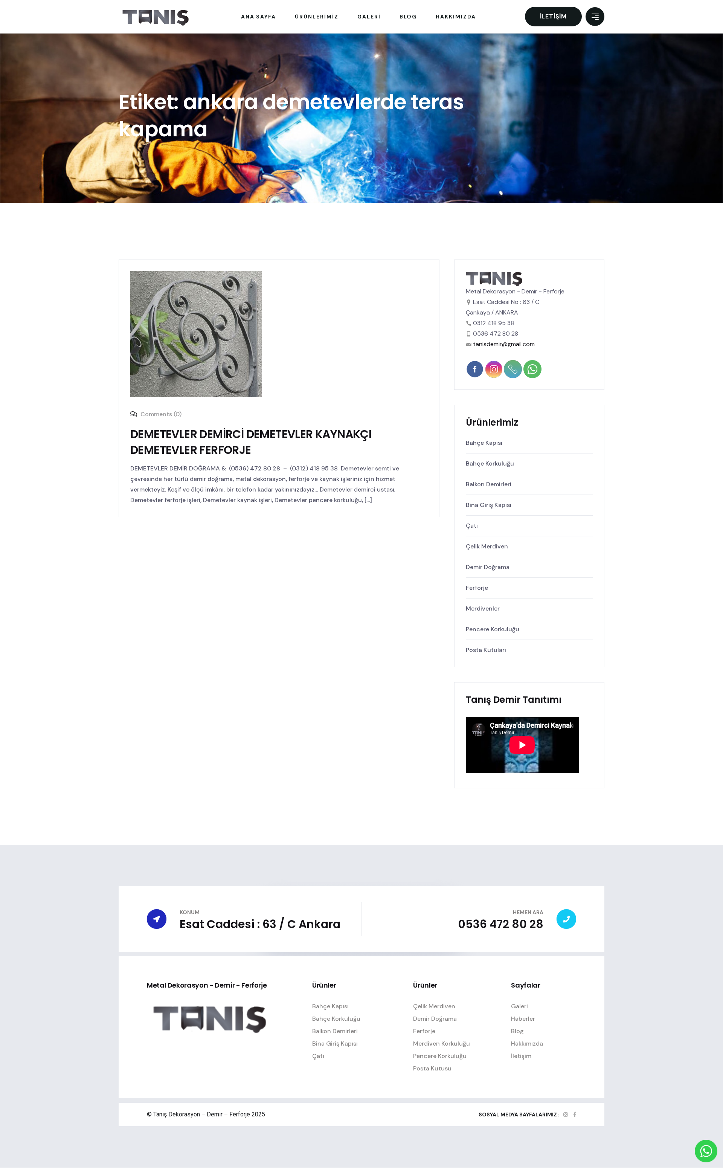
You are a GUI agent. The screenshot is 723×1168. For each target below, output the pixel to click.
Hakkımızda (527, 1043)
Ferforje (477, 588)
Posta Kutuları (486, 650)
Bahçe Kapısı (484, 443)
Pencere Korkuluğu (492, 629)
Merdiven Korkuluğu (441, 1043)
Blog (517, 1031)
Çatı (472, 526)
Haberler (523, 1019)
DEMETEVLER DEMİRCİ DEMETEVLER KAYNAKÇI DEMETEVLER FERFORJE (250, 442)
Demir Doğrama (487, 567)
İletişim (553, 16)
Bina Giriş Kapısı (488, 505)
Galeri (519, 1006)
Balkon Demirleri (488, 484)
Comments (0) (160, 414)
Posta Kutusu (432, 1068)
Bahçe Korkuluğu (490, 463)
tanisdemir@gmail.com (504, 344)
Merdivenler (483, 608)
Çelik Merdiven (487, 546)
